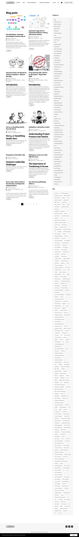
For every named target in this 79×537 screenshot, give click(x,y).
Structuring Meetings (58, 465)
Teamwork (64, 483)
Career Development (62, 49)
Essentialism (68, 294)
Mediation (63, 369)
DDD (64, 274)
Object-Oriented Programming (60, 391)
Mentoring (56, 373)
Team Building (62, 159)
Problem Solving (62, 118)
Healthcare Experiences (62, 80)
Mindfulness (62, 375)
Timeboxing (57, 495)
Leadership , (9, 158)
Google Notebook (58, 306)
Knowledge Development (62, 87)
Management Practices (62, 96)
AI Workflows (57, 207)
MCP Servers (57, 369)
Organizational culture (17, 132)
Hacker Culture (57, 308)
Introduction (67, 330)
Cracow (64, 270)
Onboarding (57, 393)
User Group (57, 501)
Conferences (62, 69)
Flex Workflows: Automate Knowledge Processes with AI (15, 35)
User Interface (63, 501)
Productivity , (9, 132)
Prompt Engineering (58, 427)
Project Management (62, 136)
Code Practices (57, 245)
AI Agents (68, 204)
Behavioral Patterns (62, 37)
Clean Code (63, 238)
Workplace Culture (58, 510)
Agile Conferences (62, 22)
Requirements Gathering (65, 432)
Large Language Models (59, 348)
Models (67, 375)
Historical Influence (63, 310)
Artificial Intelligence (62, 33)
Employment (62, 78)
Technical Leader (65, 486)
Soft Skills (56, 450)
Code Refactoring (62, 60)
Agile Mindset (66, 200)
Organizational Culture (62, 103)
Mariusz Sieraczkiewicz (11, 38)
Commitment (57, 256)
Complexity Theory (62, 67)
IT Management (64, 333)
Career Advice (62, 46)
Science (63, 436)
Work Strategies (62, 179)
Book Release (64, 225)
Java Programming (58, 337)
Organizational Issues (65, 396)
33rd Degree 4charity (64, 193)
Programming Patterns (62, 130)
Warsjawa (56, 506)
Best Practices (62, 40)
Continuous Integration (59, 265)
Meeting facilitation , (34, 187)
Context (67, 263)
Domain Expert (64, 285)
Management (62, 94)
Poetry (62, 116)
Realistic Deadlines (67, 427)
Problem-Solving (66, 414)
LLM (55, 364)
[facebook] (66, 527)
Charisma (66, 236)
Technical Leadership (31, 2)
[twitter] (69, 527)
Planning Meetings (62, 407)
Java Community (67, 335)
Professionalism (58, 420)
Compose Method (66, 258)
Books (62, 42)
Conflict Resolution (64, 261)
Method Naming (63, 373)
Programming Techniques (62, 134)
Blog (24, 2)
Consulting (62, 263)
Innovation (66, 326)
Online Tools (62, 100)
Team (67, 470)
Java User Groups (62, 85)
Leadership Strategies (59, 360)
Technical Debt (57, 486)
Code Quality (62, 58)
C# (55, 231)
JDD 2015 (61, 339)
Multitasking (62, 378)
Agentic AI (64, 198)
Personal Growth (62, 107)
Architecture (62, 31)
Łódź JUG (60, 513)
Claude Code (57, 238)
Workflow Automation (64, 508)
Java (61, 335)
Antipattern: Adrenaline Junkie (39, 127)
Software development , (34, 38)
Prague (60, 409)
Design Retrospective (66, 279)
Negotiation (57, 382)
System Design (67, 465)
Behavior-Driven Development (60, 220)
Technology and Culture (62, 172)
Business (56, 227)
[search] (59, 2)
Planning (56, 407)
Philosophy (62, 114)
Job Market (67, 339)
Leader (66, 348)
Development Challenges (65, 281)
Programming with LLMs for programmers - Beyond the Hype (38, 74)
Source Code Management (59, 459)
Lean (65, 360)
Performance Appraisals (59, 402)
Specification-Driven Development (61, 461)
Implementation (67, 315)
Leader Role (57, 351)
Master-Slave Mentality (65, 366)
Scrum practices (41, 187)
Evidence (62, 297)
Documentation (57, 285)
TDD (64, 470)
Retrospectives (57, 436)
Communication (15, 158)
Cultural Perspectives (62, 73)
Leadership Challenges (59, 353)
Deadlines (56, 276)
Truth (55, 499)
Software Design (62, 152)
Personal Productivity (62, 112)
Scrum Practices (62, 148)
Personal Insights (62, 109)
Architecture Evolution (59, 213)
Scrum (62, 145)
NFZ (61, 382)
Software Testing (67, 454)
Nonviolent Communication (59, 387)
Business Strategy (62, 44)
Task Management (66, 468)
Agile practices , (33, 160)
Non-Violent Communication (60, 384)
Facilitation (64, 303)
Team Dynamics (62, 163)
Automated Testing (65, 216)
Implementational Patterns (59, 319)
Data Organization (58, 274)
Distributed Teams (63, 283)
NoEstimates (66, 382)
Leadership (62, 89)
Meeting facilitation (40, 160)
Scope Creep (57, 438)
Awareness (57, 218)
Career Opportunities (62, 51)
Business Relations (58, 229)
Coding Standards (66, 252)
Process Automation (58, 416)
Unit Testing (60, 499)
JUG (63, 342)
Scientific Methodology (62, 143)
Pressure (65, 409)
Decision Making (63, 276)
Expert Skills (65, 301)
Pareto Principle (58, 398)
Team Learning (57, 481)
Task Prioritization (58, 470)
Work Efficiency (67, 506)
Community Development (62, 64)
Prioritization (64, 411)
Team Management (62, 166)
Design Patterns (62, 76)
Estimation (56, 297)
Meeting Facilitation (62, 98)
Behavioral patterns (42, 130)
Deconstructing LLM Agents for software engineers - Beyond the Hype (16, 74)
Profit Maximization (66, 420)
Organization (57, 396)
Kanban (67, 342)
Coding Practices (58, 252)
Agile (62, 19)
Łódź (55, 513)
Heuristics (56, 310)
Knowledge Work (58, 346)
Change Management (58, 236)
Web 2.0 (61, 506)
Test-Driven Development (59, 490)
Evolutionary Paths (58, 301)
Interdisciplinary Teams (59, 330)
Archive (65, 213)
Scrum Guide (67, 438)
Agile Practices (62, 28)
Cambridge (59, 231)
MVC (67, 378)
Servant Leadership (58, 447)
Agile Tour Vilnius (58, 204)
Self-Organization (66, 445)
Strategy (61, 463)
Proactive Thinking (58, 414)
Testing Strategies (58, 492)
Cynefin (56, 272)
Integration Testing (58, 328)
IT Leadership (57, 333)
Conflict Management (62, 71)
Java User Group (62, 82)
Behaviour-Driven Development (60, 222)
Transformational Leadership (60, 497)
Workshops (62, 184)
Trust (68, 497)
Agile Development (62, 24)
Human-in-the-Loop (58, 312)
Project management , (34, 130)
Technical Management (62, 170)
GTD (63, 306)
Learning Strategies (58, 362)
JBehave (56, 339)
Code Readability (58, 247)
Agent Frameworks (67, 195)
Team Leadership (65, 479)
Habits (67, 306)
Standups (56, 463)
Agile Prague (64, 202)
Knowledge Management (59, 344)
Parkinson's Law (65, 398)
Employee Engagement (59, 290)
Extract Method (57, 303)
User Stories (57, 504)
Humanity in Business (59, 315)
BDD (62, 35)
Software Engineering (62, 157)
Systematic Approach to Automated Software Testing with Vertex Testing (38, 32)
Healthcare (64, 308)
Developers (57, 281)
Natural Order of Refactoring (64, 380)
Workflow (56, 508)
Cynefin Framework (62, 272)
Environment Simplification (59, 294)
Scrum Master (67, 441)
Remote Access (64, 429)
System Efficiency (58, 468)
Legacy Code (66, 362)
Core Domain (67, 267)
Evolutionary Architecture (59, 299)
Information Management (59, 324)
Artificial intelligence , (11, 40)
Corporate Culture (58, 270)
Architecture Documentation (60, 211)
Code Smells (57, 249)
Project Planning (67, 425)
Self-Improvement (58, 445)
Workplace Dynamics (62, 181)
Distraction (57, 283)
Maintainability (67, 364)
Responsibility (62, 434)
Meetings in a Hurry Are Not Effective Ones (38, 156)
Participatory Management (59, 400)
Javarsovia (65, 337)
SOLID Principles (58, 456)
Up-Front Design (67, 499)
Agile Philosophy (62, 26)
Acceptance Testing (58, 195)
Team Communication (59, 474)
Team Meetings (62, 168)
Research (56, 434)
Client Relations (62, 55)
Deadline (68, 274)
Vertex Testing (63, 504)
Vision (69, 504)
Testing (41, 38)
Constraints (57, 263)
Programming (62, 127)
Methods (56, 375)
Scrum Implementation (59, 441)
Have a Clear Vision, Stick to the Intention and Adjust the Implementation (15, 184)
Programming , (10, 80)
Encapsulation (57, 292)
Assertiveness (57, 216)
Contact (54, 2)
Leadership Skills (62, 91)
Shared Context (66, 447)
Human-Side (66, 312)
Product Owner (66, 416)
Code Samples (65, 247)
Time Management (62, 177)
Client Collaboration (62, 53)
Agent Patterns (57, 198)
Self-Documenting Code (59, 443)
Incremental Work (58, 321)
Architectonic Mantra (65, 207)
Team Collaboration (58, 472)
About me (18, 2)
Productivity (18, 40)
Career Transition (58, 234)
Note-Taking (68, 387)
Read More (9, 50)
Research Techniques (62, 141)
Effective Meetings (64, 288)
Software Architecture (62, 150)
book (37, 190)
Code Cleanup (57, 243)
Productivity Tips (62, 123)
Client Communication (59, 240)
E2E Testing (57, 288)
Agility (64, 204)
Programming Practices (62, 132)
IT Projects (57, 335)
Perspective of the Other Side (15, 155)
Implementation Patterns (59, 317)
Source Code (65, 456)
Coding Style (57, 254)
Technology (66, 488)
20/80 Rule (57, 193)
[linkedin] (72, 527)
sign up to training (68, 2)
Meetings (65, 371)
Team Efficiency (57, 479)
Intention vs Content (67, 328)
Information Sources (58, 326)
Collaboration (63, 254)
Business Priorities (63, 227)
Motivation (56, 378)
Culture (68, 270)
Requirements (57, 432)
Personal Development (62, 105)
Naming (56, 380)
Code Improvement (65, 243)
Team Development (62, 161)
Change (64, 234)
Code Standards (64, 249)
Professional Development (62, 125)
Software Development (62, 154)
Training (62, 495)
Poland (56, 409)
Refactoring (62, 139)
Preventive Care (58, 411)
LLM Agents (60, 364)
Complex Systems (58, 258)
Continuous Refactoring (59, 267)
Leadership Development (59, 355)
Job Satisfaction (58, 342)
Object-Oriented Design (59, 389)
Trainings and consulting (44, 2)
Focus (69, 303)
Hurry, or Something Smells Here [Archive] (15, 128)
